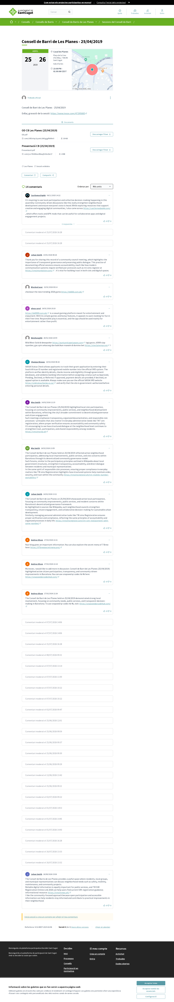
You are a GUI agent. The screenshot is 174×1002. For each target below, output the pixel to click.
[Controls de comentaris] (109, 195)
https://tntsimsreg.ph (36, 431)
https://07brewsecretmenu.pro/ (46, 547)
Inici (66, 953)
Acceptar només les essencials (151, 989)
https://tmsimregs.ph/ (59, 892)
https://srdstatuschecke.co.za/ (40, 383)
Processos (69, 958)
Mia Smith (35, 448)
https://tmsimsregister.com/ (40, 270)
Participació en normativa (71, 969)
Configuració (150, 996)
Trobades (120, 958)
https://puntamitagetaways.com (68, 342)
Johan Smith (36, 255)
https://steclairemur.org (97, 345)
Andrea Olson (37, 540)
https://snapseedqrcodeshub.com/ (42, 576)
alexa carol (36, 308)
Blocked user (37, 287)
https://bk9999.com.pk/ (37, 313)
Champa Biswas (38, 362)
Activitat (120, 953)
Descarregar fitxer (100, 134)
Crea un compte (97, 953)
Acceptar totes (151, 983)
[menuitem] (76, 953)
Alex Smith (35, 402)
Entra (92, 958)
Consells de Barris (45, 21)
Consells (25, 21)
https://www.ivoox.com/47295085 (69, 113)
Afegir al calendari (102, 927)
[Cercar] (69, 11)
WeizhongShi (36, 338)
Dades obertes (122, 963)
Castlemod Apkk (38, 195)
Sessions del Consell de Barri (116, 21)
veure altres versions (80, 927)
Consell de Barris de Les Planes (78, 21)
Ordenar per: (83, 186)
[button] (68, 224)
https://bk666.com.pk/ (72, 291)
